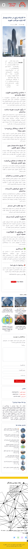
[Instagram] (22, 537)
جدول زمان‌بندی (20, 95)
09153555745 (12, 274)
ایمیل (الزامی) (22, 370)
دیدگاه (23, 345)
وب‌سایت (13, 282)
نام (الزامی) (22, 365)
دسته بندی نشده (12, 24)
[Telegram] (25, 537)
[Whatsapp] (18, 537)
